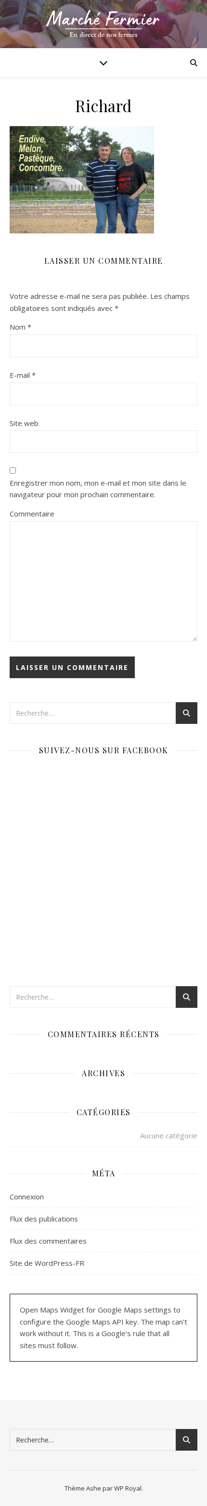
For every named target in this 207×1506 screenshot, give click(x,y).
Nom (20, 327)
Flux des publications (44, 1218)
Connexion (27, 1196)
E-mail (23, 375)
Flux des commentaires (48, 1241)
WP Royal (128, 1488)
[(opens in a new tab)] (70, 774)
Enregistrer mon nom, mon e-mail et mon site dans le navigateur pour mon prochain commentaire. (98, 489)
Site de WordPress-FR (47, 1263)
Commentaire (32, 513)
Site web (24, 423)
